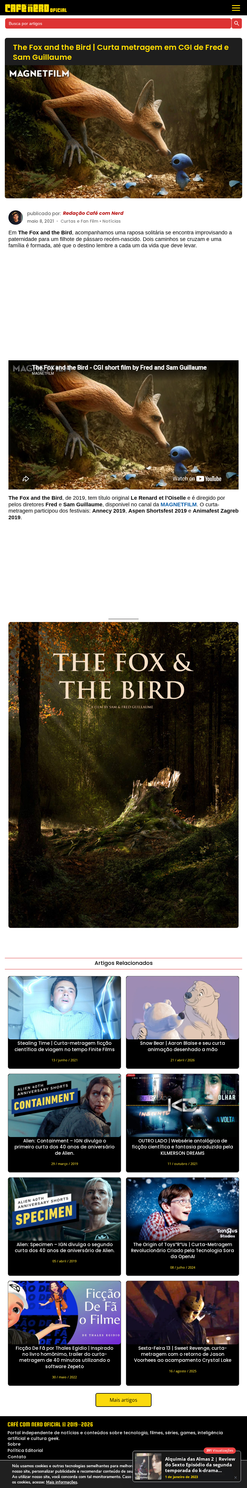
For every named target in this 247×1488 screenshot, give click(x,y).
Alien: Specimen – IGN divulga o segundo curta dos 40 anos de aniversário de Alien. (64, 1247)
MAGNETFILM (179, 505)
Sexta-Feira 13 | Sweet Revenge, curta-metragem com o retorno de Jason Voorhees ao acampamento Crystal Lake (182, 1354)
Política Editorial (25, 1450)
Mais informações (61, 1482)
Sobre (14, 1444)
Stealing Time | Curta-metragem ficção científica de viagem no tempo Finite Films (64, 1046)
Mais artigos (123, 1400)
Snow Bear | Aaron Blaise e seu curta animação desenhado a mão (182, 1046)
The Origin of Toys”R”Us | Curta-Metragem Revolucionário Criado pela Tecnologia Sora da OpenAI (182, 1250)
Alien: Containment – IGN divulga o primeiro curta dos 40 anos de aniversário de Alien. (64, 1147)
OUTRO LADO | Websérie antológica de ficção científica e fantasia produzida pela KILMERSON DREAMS (182, 1147)
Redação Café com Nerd (93, 213)
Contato (17, 1457)
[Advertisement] (123, 307)
